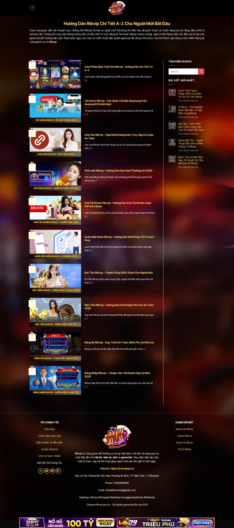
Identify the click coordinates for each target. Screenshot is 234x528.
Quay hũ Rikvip (184, 442)
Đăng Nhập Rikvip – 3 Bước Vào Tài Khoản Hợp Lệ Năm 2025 (117, 374)
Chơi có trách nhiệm (49, 456)
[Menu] (32, 7)
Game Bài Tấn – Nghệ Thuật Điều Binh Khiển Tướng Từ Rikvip (190, 143)
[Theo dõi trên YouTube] (52, 471)
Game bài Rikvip (184, 429)
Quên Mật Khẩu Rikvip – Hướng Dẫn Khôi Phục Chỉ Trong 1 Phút (119, 238)
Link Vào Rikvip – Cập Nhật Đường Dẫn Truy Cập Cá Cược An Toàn (119, 136)
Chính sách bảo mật (50, 435)
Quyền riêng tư (49, 449)
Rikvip (78, 453)
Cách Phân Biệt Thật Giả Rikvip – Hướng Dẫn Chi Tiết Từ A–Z (118, 68)
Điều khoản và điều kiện (49, 442)
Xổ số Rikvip (184, 449)
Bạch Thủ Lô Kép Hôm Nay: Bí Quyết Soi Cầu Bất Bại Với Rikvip (190, 160)
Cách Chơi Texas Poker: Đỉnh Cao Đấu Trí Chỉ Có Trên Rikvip (190, 93)
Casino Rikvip (184, 435)
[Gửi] (201, 71)
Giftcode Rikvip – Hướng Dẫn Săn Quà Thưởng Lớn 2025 (118, 170)
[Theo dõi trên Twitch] (58, 471)
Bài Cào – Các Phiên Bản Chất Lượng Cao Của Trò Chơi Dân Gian (191, 126)
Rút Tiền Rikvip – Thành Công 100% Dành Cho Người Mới (118, 272)
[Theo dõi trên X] (41, 471)
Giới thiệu (49, 429)
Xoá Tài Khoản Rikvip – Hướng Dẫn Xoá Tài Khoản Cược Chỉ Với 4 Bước (117, 204)
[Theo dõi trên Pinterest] (46, 471)
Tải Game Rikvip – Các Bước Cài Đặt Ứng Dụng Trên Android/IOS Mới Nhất (115, 102)
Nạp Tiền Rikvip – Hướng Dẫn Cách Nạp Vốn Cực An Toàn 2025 (119, 306)
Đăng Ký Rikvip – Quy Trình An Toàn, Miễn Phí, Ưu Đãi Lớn (119, 342)
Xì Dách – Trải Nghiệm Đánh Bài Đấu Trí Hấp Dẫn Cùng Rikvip (190, 110)
